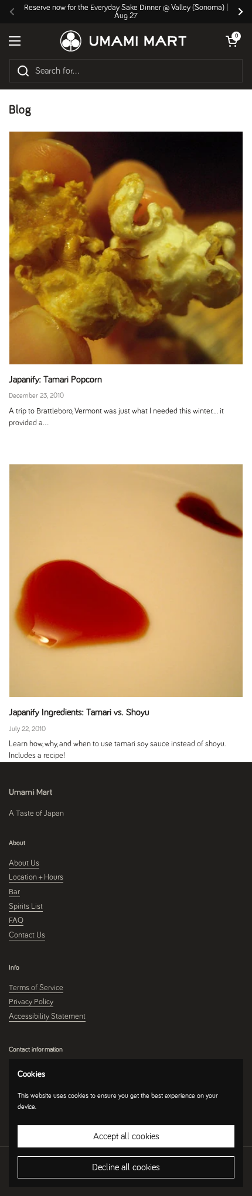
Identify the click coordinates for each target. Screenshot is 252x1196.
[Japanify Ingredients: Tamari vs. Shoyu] (126, 581)
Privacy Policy (31, 1002)
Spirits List (26, 906)
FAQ (16, 920)
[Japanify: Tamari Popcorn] (126, 248)
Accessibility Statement (47, 1016)
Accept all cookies (126, 1136)
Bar (14, 892)
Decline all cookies (126, 1167)
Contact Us (27, 935)
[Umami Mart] (123, 40)
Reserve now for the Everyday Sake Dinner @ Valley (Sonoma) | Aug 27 (126, 12)
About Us (24, 863)
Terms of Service (36, 988)
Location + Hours (36, 877)
